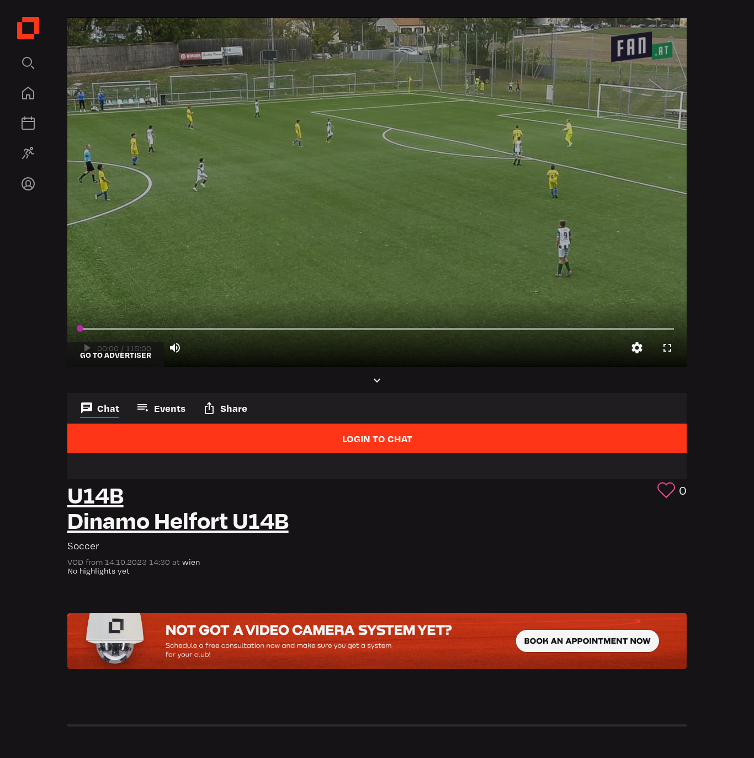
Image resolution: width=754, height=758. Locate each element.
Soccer (83, 545)
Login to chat (377, 438)
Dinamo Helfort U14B (178, 519)
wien (191, 561)
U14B (95, 494)
